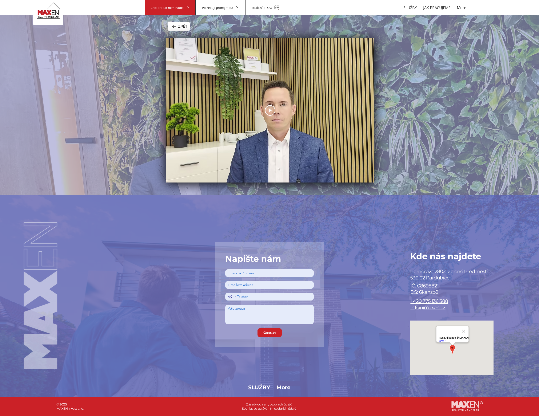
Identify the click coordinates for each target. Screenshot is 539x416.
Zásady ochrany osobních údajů (269, 404)
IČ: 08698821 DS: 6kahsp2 (424, 289)
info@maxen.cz (427, 307)
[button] (410, 7)
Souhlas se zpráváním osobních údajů (269, 409)
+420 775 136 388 (429, 301)
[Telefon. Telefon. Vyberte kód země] (232, 296)
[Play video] (270, 110)
